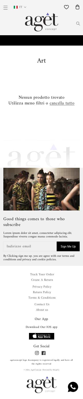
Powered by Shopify (51, 369)
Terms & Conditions (42, 298)
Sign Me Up (68, 246)
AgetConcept (36, 369)
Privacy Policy (42, 287)
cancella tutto (62, 103)
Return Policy (42, 292)
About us (42, 310)
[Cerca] (78, 23)
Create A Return (42, 280)
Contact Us (42, 304)
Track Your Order (42, 274)
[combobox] (72, 23)
